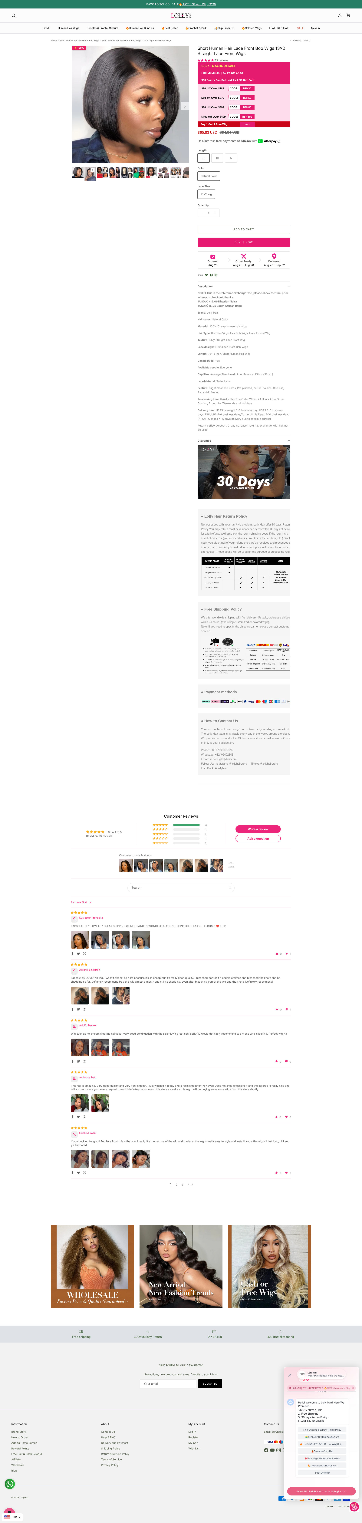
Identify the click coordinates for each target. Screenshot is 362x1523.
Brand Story (18, 1431)
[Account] (339, 15)
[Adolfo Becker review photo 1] (80, 1047)
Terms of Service (111, 1459)
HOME (46, 28)
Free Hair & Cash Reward (26, 1453)
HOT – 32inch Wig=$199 (199, 4)
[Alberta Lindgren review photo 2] (100, 996)
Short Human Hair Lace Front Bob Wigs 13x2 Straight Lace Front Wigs (136, 40)
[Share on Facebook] (211, 275)
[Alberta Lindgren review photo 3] (121, 996)
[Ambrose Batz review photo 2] (100, 1103)
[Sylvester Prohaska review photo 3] (121, 940)
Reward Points (20, 1448)
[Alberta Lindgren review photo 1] (80, 996)
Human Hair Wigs (68, 28)
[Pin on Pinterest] (216, 275)
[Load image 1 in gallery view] (130, 104)
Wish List (193, 1448)
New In (315, 28)
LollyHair (24, 1497)
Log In (192, 1431)
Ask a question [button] (258, 838)
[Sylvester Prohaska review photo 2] (100, 940)
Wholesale (17, 1465)
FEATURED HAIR (279, 28)
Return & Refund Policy (115, 1453)
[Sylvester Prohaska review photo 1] (80, 940)
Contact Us (108, 1431)
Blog (14, 1470)
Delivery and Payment (114, 1442)
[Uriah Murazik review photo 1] (80, 1159)
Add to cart (243, 229)
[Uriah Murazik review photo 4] (141, 1159)
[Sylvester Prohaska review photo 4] (141, 940)
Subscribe (210, 1383)
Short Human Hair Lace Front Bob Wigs (79, 40)
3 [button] (183, 1184)
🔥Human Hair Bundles (140, 28)
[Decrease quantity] (201, 213)
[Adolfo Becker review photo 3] (121, 1047)
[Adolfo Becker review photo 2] (100, 1047)
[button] (206, 60)
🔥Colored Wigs (252, 28)
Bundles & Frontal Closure (102, 28)
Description (205, 286)
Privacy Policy (109, 1465)
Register (193, 1437)
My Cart (193, 1442)
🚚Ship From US (224, 28)
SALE (300, 28)
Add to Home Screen (24, 1442)
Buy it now (244, 242)
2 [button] (177, 1184)
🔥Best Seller (169, 28)
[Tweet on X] (206, 275)
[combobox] (12, 1517)
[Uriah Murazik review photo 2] (100, 1159)
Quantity (203, 205)
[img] (79, 912)
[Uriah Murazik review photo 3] (121, 1159)
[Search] (13, 15)
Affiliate (16, 1459)
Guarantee (204, 440)
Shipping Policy (110, 1448)
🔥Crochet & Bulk (196, 28)
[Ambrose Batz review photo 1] (80, 1103)
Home (54, 40)
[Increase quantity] (216, 213)
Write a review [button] (258, 829)
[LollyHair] (181, 15)
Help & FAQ (108, 1437)
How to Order (19, 1437)
